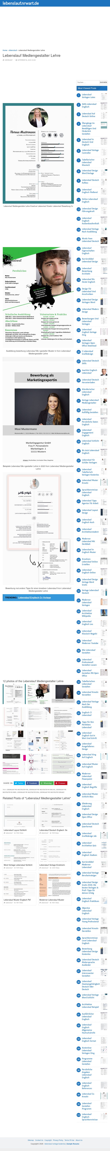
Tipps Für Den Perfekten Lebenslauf (88, 725)
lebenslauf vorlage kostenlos (55, 1144)
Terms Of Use (69, 1140)
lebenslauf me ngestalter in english (42, 790)
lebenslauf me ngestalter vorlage (52, 792)
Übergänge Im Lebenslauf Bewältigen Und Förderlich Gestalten (89, 128)
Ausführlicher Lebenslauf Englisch (88, 1016)
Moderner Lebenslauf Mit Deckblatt (88, 541)
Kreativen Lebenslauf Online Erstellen (90, 562)
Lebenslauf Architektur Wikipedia (87, 613)
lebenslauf (8, 60)
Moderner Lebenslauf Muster (51, 899)
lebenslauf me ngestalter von (28, 792)
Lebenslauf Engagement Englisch (87, 433)
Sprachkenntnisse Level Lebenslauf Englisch (90, 940)
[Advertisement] (55, 30)
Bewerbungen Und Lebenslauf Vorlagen (90, 321)
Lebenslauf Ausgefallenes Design (88, 746)
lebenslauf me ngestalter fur (17, 790)
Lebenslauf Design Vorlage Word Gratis (90, 582)
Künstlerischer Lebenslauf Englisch (88, 392)
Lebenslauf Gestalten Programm (86, 1106)
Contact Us (39, 1140)
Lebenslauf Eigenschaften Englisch (88, 251)
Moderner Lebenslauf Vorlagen (86, 602)
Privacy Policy (58, 1140)
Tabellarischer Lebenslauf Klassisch (88, 162)
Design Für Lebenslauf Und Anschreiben (89, 291)
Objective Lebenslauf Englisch (86, 911)
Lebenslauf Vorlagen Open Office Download (89, 343)
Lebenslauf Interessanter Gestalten (88, 973)
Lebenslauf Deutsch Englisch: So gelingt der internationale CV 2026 (68, 830)
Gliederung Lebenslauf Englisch (87, 806)
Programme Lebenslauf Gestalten (87, 1061)
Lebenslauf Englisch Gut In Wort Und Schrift (89, 735)
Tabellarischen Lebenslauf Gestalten (88, 684)
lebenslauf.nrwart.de (21, 3)
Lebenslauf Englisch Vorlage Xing (89, 332)
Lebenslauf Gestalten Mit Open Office (90, 673)
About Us (79, 1140)
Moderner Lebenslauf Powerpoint (87, 776)
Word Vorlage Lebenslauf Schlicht (18, 865)
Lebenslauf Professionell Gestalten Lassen (89, 662)
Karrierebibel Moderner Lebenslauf (88, 865)
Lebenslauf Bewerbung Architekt (87, 271)
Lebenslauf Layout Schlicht (15, 830)
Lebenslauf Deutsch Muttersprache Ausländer (90, 962)
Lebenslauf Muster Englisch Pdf (17, 899)
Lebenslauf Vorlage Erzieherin (52, 865)
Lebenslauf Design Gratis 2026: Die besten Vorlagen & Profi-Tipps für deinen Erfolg (90, 887)
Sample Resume (73, 1144)
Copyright (48, 1140)
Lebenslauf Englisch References (87, 1086)
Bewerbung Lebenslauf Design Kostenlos (90, 951)
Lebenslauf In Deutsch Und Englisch (88, 142)
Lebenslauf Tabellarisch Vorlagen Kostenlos (90, 472)
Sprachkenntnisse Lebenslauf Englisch (90, 492)
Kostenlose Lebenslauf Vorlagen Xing (88, 1050)
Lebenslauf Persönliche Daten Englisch (90, 422)
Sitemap (31, 1140)
